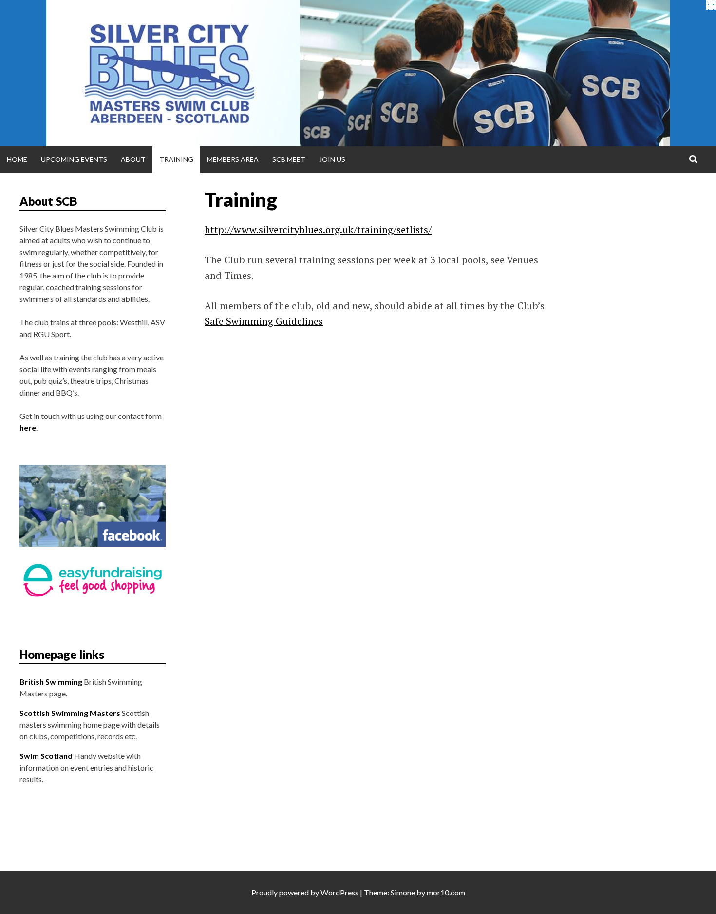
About (133, 159)
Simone (403, 892)
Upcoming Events (74, 159)
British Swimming (50, 681)
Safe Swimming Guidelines (264, 321)
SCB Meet (288, 159)
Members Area (233, 159)
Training (176, 159)
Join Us (332, 159)
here (27, 427)
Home (17, 159)
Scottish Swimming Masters (69, 712)
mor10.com (446, 892)
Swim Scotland (46, 755)
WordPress (339, 892)
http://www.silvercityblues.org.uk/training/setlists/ (318, 229)
